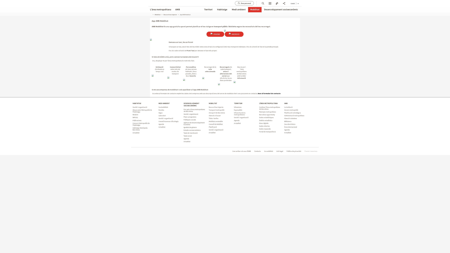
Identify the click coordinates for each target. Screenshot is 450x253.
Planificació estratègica (292, 113)
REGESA (135, 115)
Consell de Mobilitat (216, 124)
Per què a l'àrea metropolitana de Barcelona (194, 110)
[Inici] (152, 14)
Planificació (213, 127)
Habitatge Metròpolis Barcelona (140, 129)
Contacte (257, 151)
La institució (288, 107)
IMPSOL (135, 117)
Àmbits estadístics (265, 120)
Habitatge (222, 9)
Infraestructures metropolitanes (240, 114)
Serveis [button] (270, 3)
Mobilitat (254, 9)
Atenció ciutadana (290, 118)
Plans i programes (190, 117)
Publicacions (137, 120)
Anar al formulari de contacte (269, 93)
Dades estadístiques (266, 117)
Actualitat (136, 133)
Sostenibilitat (163, 107)
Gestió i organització (140, 107)
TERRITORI (238, 103)
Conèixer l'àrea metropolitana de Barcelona (269, 108)
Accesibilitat (268, 151)
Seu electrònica (289, 124)
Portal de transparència (267, 132)
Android (235, 34)
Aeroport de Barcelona (217, 113)
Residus (161, 110)
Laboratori (162, 116)
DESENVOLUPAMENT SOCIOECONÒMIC (191, 104)
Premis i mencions (311, 151)
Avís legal (279, 151)
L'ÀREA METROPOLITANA (268, 103)
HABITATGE (137, 103)
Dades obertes (264, 126)
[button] (262, 3)
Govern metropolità (291, 110)
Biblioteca (287, 121)
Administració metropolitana (294, 116)
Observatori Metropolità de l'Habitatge (142, 111)
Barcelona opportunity (267, 115)
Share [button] (284, 3)
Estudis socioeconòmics (192, 130)
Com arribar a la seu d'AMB (241, 151)
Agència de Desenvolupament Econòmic (194, 124)
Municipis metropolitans (267, 112)
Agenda (161, 124)
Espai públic (238, 110)
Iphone (216, 34)
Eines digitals (263, 123)
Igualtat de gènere (190, 127)
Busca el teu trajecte (216, 107)
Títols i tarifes (213, 118)
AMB (177, 9)
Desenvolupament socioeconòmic (281, 9)
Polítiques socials (190, 120)
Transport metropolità (216, 110)
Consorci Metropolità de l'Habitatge (141, 124)
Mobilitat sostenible (216, 121)
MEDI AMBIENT (164, 103)
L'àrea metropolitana (160, 9)
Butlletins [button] (277, 3)
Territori (208, 9)
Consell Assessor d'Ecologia (168, 121)
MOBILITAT (213, 103)
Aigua (160, 113)
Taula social (188, 136)
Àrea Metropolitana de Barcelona (142, 151)
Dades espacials (265, 129)
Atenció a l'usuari (215, 116)
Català (293, 3)
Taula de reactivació (191, 133)
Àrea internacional (290, 127)
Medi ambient (239, 9)
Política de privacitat (294, 151)
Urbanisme (238, 107)
